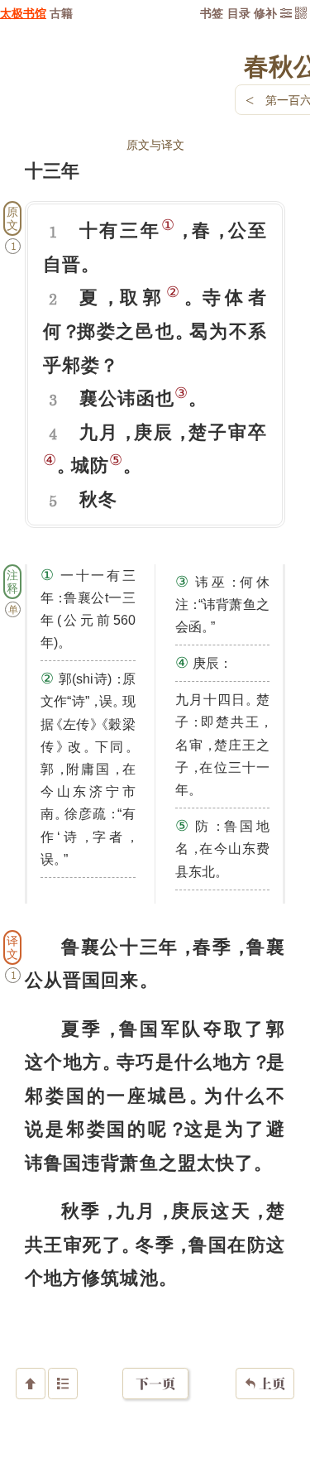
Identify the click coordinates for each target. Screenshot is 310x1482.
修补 (265, 13)
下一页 (155, 1383)
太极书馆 (23, 13)
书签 (211, 13)
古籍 (61, 13)
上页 (265, 1383)
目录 (238, 13)
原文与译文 (155, 144)
